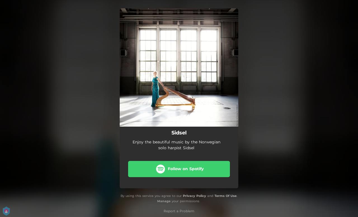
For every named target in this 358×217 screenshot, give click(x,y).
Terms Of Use (226, 196)
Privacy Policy (194, 196)
